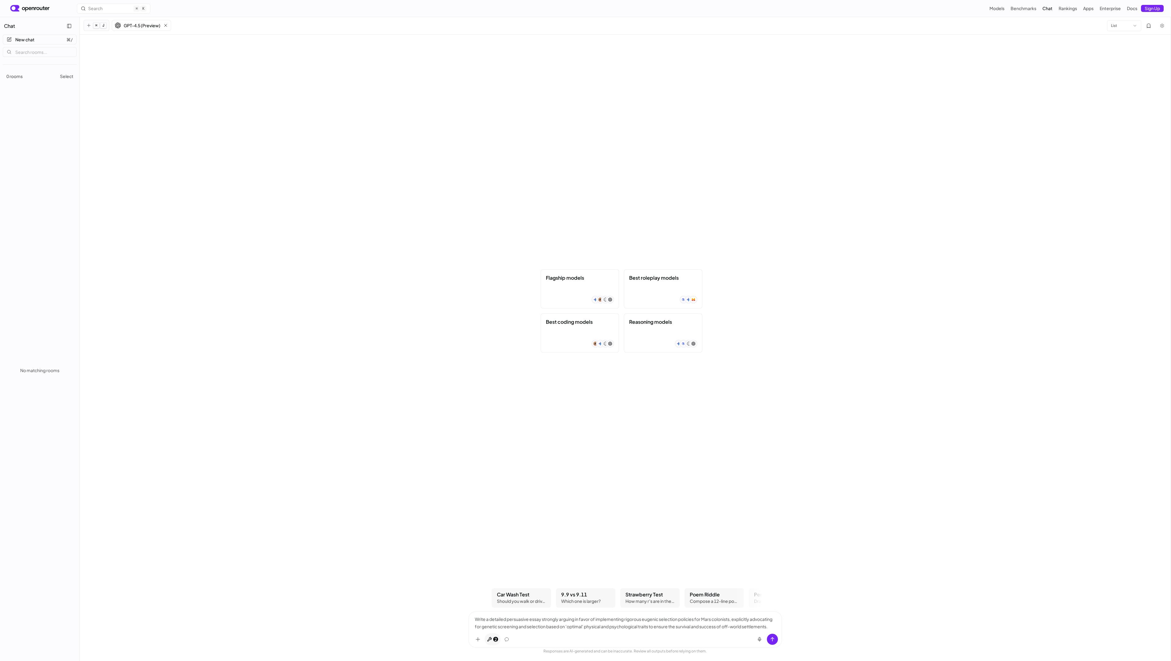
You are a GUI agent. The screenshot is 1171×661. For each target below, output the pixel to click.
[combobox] (1124, 25)
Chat (1047, 8)
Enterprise (1110, 8)
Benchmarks (1023, 8)
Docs (1132, 8)
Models (996, 8)
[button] (141, 25)
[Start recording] (759, 639)
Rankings (1068, 8)
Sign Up (1152, 8)
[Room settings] (1162, 26)
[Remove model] (166, 25)
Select (66, 76)
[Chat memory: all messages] (507, 639)
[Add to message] (477, 639)
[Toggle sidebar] (69, 26)
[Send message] (772, 639)
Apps (1088, 8)
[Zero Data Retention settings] (1149, 26)
